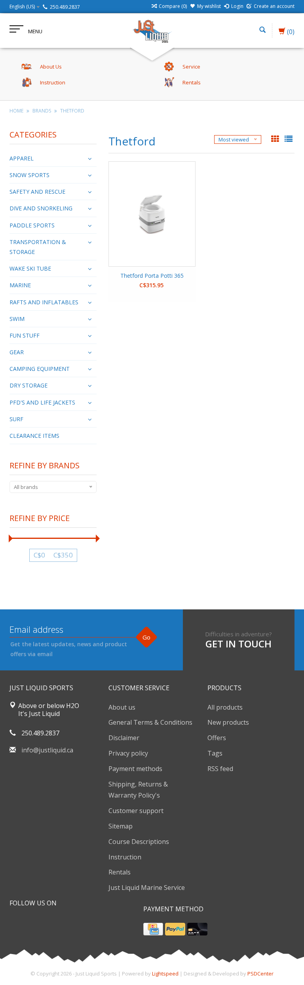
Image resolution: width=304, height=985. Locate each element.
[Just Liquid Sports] (152, 30)
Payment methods (135, 768)
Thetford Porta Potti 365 (152, 275)
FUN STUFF (25, 335)
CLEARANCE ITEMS (34, 435)
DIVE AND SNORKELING (41, 208)
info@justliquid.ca (47, 750)
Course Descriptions (138, 841)
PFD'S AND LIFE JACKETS (42, 402)
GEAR (17, 352)
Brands (41, 110)
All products (225, 707)
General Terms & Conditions (150, 722)
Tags (214, 753)
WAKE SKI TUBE (30, 268)
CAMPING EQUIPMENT (40, 368)
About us (121, 707)
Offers (216, 737)
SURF (16, 419)
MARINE (20, 285)
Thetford (72, 110)
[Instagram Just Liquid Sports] (58, 923)
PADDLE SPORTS (32, 225)
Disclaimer (123, 737)
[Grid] (276, 139)
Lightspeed (165, 973)
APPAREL (22, 158)
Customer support (135, 810)
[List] (288, 139)
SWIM (17, 319)
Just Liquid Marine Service (146, 887)
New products (228, 722)
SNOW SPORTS (29, 175)
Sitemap (120, 826)
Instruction (124, 857)
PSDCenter (260, 973)
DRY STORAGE (29, 385)
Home (16, 110)
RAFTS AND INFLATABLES (44, 302)
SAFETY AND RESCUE (37, 191)
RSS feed (220, 768)
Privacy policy (128, 753)
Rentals (119, 872)
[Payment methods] (153, 929)
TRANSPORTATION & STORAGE (38, 247)
